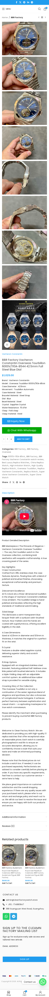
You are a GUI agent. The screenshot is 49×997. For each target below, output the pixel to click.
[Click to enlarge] (7, 345)
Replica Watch (31, 471)
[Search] (39, 9)
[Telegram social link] (32, 2)
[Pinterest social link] (24, 2)
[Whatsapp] (6, 916)
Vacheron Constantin (12, 354)
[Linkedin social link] (28, 2)
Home (5, 17)
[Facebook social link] (16, 2)
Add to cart (23, 439)
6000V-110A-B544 (16, 456)
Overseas (6, 452)
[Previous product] (38, 17)
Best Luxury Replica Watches (15, 462)
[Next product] (45, 17)
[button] (7, 883)
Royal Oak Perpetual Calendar (10, 872)
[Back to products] (42, 17)
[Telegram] (13, 916)
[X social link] (20, 2)
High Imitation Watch (20, 465)
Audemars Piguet (9, 875)
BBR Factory (17, 17)
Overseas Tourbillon (26, 468)
